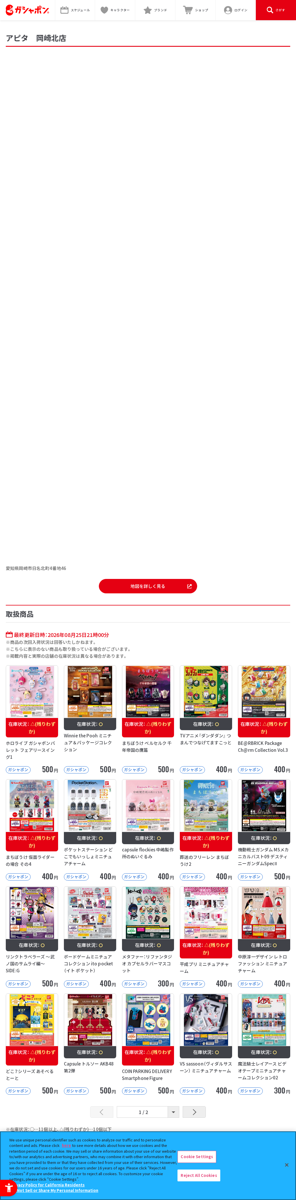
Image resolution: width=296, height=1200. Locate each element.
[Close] (286, 1164)
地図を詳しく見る (147, 586)
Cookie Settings (197, 1156)
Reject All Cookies (199, 1175)
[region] (148, 1165)
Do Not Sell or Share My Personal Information (54, 1190)
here (66, 1145)
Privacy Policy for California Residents (48, 1185)
